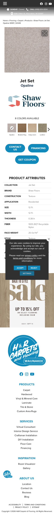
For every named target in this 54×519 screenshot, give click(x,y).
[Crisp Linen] (32, 128)
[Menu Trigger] (5, 3)
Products (28, 20)
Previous (5, 127)
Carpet (20, 20)
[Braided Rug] (22, 128)
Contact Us (15, 148)
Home (5, 20)
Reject (34, 268)
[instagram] (45, 3)
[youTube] (50, 3)
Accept (20, 268)
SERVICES (26, 421)
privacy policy (31, 255)
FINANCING (38, 148)
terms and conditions (23, 258)
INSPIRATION (26, 458)
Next (48, 127)
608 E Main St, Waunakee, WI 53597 (28, 13)
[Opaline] (12, 128)
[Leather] (42, 128)
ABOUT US (27, 478)
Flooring (12, 20)
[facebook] (41, 3)
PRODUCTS (26, 384)
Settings (27, 273)
